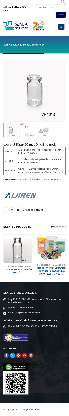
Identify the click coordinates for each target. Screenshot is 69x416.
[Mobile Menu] (61, 27)
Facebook (6, 210)
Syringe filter (9, 265)
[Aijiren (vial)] (21, 195)
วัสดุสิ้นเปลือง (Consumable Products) (45, 179)
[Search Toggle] (63, 2)
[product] (18, 248)
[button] (52, 227)
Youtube (24, 355)
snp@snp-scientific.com (27, 312)
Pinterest (18, 355)
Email (18, 210)
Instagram (30, 355)
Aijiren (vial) (21, 179)
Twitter (12, 210)
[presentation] (7, 90)
